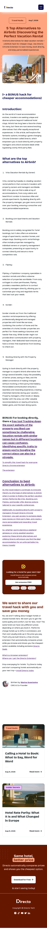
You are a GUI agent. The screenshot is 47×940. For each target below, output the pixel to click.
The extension (8, 470)
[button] (41, 7)
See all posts (23, 719)
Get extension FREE (23, 582)
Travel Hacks (17, 20)
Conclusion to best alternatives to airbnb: (18, 483)
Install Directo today (25, 670)
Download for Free (23, 880)
